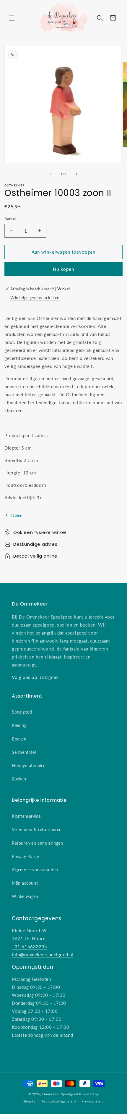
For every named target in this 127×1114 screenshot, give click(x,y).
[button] (11, 18)
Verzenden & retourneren (37, 829)
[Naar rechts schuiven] (76, 174)
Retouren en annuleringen (37, 843)
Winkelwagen (25, 896)
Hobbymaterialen (29, 765)
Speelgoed (22, 711)
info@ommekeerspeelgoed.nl (42, 954)
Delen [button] (17, 515)
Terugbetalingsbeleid (58, 1101)
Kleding (19, 725)
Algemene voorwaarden (35, 869)
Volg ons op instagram (35, 677)
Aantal (10, 218)
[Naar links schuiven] (50, 174)
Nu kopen (63, 269)
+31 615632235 (29, 946)
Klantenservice (26, 816)
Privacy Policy (25, 856)
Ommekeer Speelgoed (60, 1094)
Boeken (19, 738)
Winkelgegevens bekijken (35, 297)
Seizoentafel (24, 752)
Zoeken (19, 778)
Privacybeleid (93, 1101)
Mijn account (25, 883)
